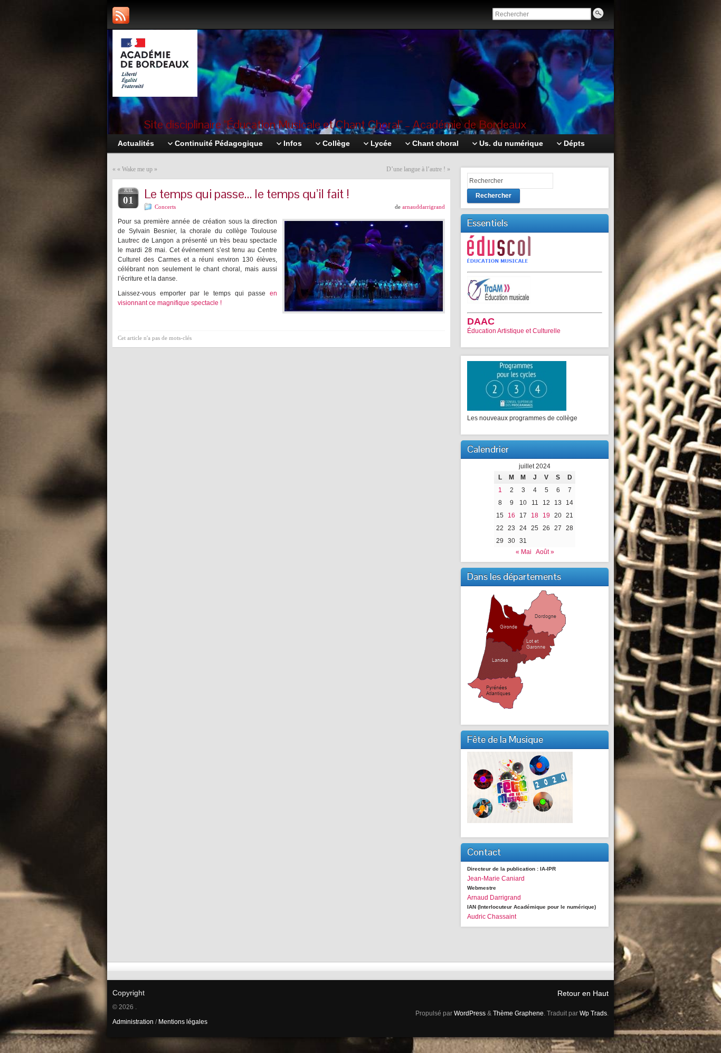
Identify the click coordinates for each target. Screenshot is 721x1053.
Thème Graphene (518, 1013)
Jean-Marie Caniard (496, 878)
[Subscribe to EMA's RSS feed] (120, 15)
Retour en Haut (583, 993)
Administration (133, 1022)
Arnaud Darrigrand (494, 897)
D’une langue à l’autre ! (415, 169)
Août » (545, 552)
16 (511, 515)
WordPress (470, 1013)
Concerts (165, 207)
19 (546, 515)
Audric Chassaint (491, 916)
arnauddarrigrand (423, 207)
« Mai (524, 552)
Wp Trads (593, 1013)
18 (534, 515)
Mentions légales (182, 1022)
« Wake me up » (137, 169)
